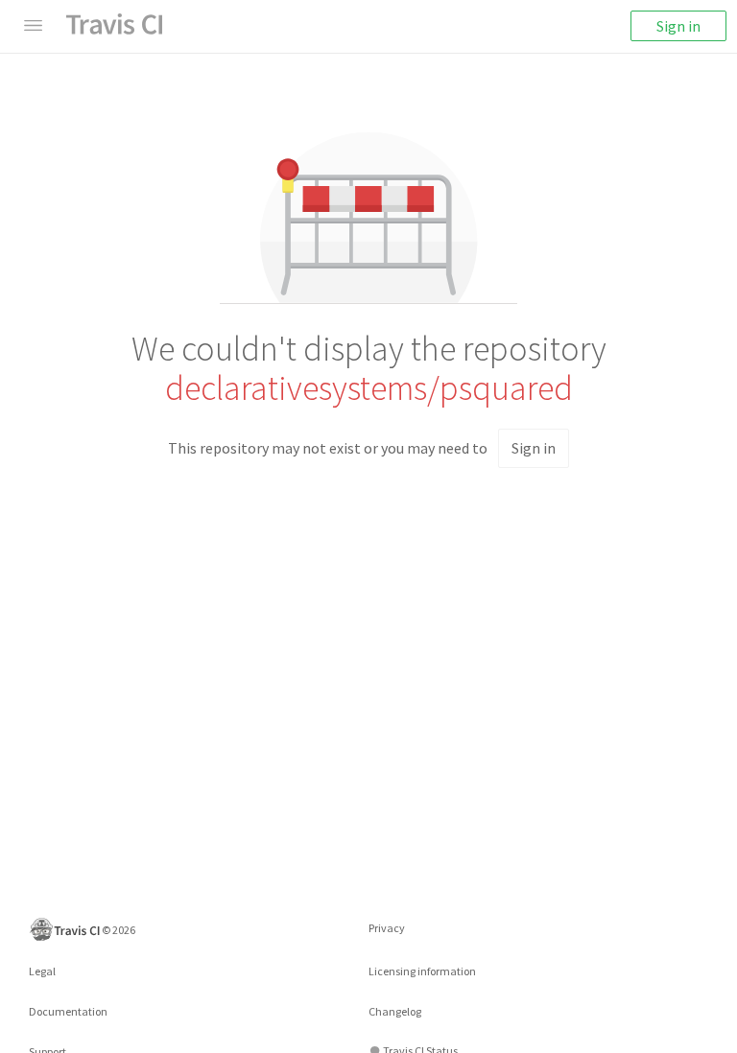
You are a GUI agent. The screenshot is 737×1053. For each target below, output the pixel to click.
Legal (42, 971)
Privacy (386, 928)
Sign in (678, 25)
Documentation (68, 1011)
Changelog (394, 1011)
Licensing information (422, 971)
